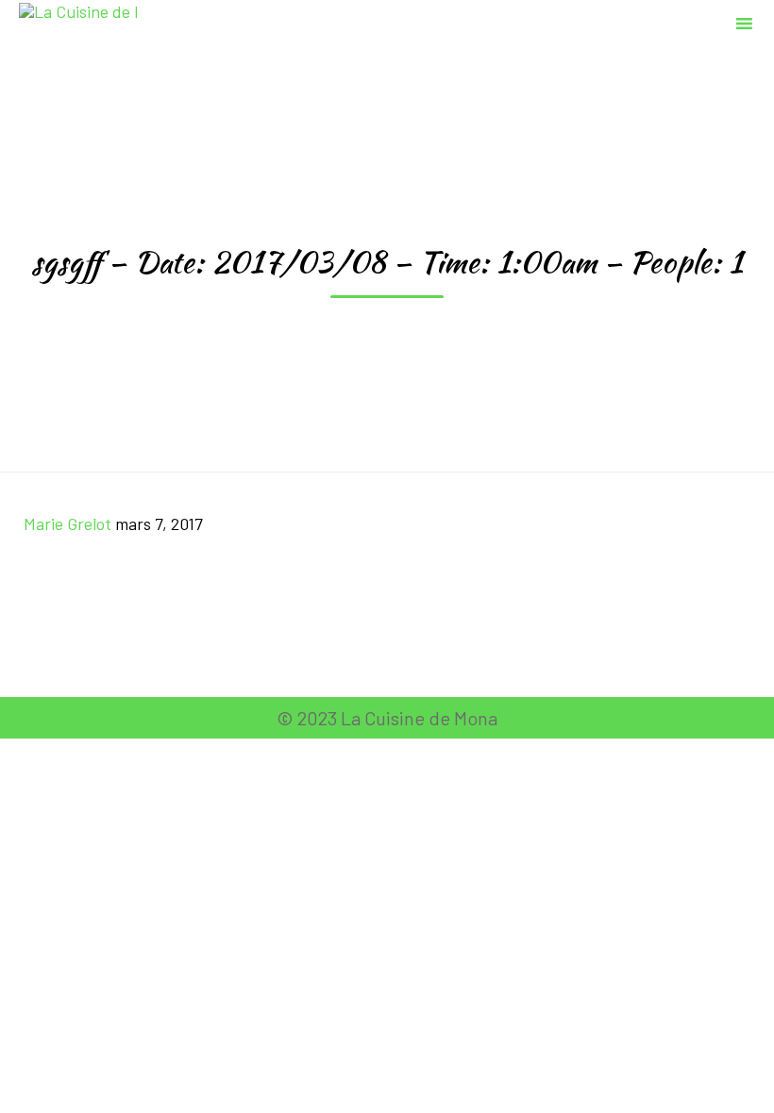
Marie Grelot (67, 523)
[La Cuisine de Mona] (78, 21)
